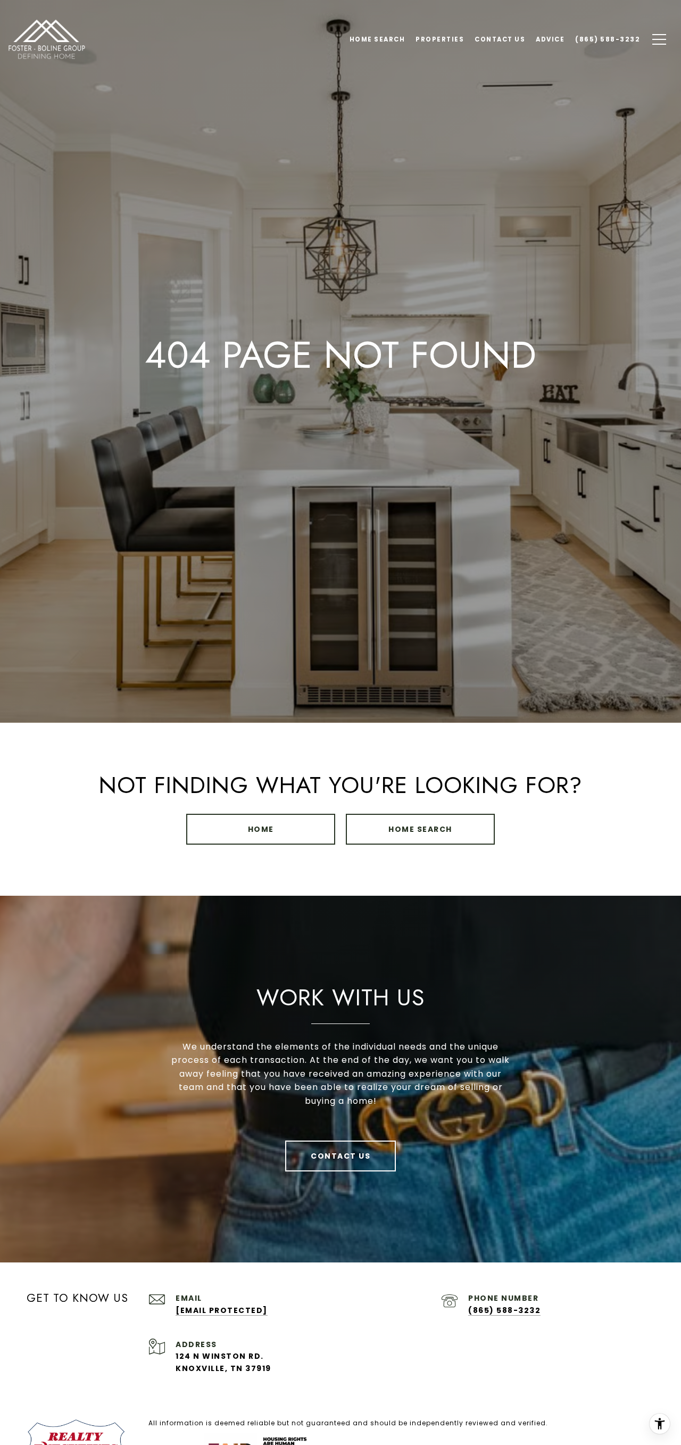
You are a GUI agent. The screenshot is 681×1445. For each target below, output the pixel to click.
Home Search (420, 829)
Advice (550, 39)
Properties (440, 39)
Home (261, 829)
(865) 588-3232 (504, 1310)
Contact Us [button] (340, 1156)
